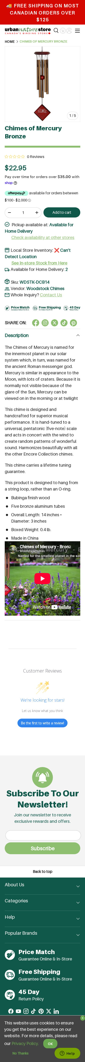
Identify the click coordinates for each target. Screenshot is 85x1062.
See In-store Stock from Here (39, 262)
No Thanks (20, 1053)
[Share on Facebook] (35, 323)
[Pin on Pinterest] (73, 323)
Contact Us (51, 294)
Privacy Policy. (25, 1043)
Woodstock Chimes (45, 288)
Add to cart (61, 212)
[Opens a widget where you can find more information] (67, 1054)
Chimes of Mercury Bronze (43, 41)
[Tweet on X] (45, 323)
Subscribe (43, 848)
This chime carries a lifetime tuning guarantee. (38, 468)
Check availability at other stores (42, 237)
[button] (63, 31)
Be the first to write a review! (42, 723)
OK (50, 1044)
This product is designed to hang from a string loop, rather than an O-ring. (41, 485)
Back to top (42, 871)
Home (10, 41)
